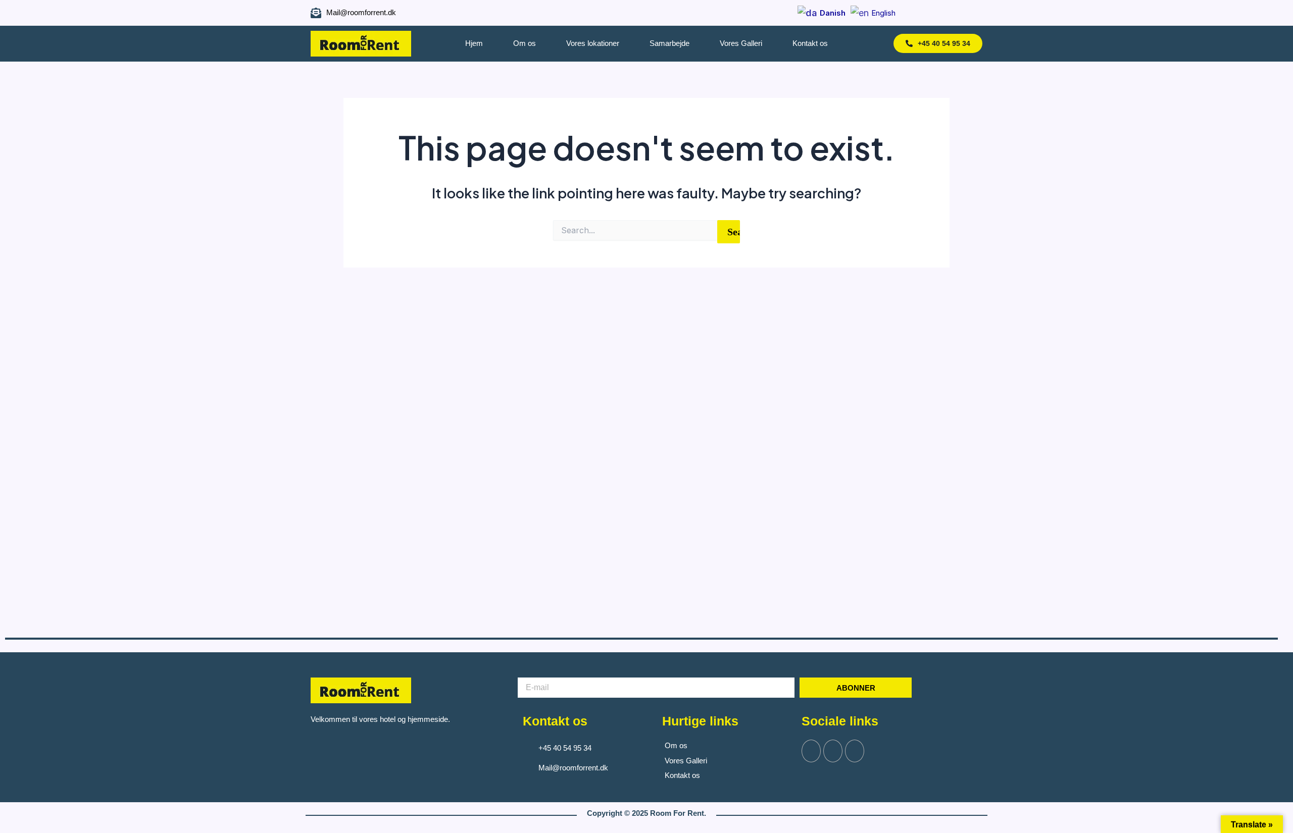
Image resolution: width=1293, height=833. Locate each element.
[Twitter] (832, 751)
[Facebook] (930, 13)
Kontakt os (810, 43)
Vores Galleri (741, 43)
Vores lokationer (592, 43)
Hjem (474, 43)
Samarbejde (669, 43)
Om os (524, 43)
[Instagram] (949, 13)
